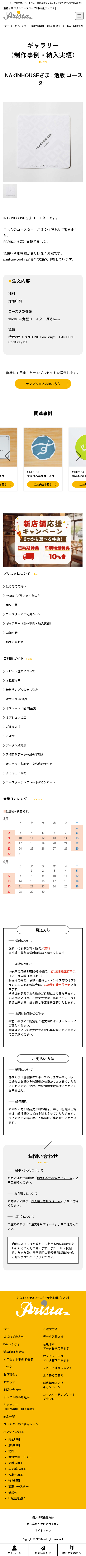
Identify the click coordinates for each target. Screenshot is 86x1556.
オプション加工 (16, 717)
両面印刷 (14, 1439)
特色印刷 (14, 1480)
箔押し (12, 1451)
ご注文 (10, 736)
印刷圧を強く (17, 1498)
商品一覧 (12, 605)
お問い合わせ (43, 1553)
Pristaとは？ (11, 1344)
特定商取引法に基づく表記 (43, 1524)
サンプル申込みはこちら (43, 384)
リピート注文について (20, 671)
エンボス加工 (17, 1469)
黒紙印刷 (14, 1445)
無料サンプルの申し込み (22, 690)
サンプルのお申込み (16, 1397)
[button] (7, 456)
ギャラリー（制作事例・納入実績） (38, 26)
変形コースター (18, 1486)
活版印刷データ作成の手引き (25, 754)
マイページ (14, 1553)
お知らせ (12, 632)
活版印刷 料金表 (16, 699)
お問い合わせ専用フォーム (54, 1178)
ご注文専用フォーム (41, 1224)
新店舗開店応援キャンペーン (53, 1385)
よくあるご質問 (16, 773)
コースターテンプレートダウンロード (31, 782)
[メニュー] (79, 16)
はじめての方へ (71, 1553)
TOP (6, 26)
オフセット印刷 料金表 (21, 708)
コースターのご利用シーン (23, 614)
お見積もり (13, 680)
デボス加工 (15, 1463)
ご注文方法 (13, 727)
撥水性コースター (20, 1457)
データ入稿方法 (16, 745)
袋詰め (12, 1492)
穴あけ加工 (15, 1474)
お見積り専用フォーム (46, 1201)
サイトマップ (43, 1530)
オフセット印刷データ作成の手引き (29, 764)
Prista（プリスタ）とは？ (23, 595)
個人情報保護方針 (43, 1517)
